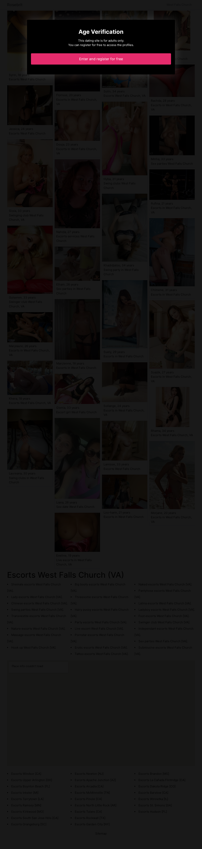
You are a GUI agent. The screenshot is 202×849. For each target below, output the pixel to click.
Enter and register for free (101, 59)
